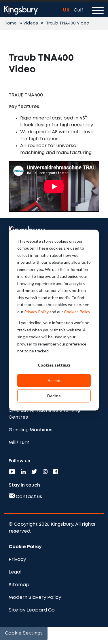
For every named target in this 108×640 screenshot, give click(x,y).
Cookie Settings (24, 633)
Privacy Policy (36, 311)
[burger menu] (98, 11)
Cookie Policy (25, 547)
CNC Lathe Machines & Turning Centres (44, 413)
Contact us (28, 497)
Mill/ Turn (19, 442)
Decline (54, 395)
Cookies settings (54, 364)
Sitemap (19, 585)
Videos (30, 23)
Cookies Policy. (77, 311)
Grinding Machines (30, 430)
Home (10, 23)
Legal (15, 572)
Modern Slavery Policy (35, 597)
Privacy (17, 559)
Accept (54, 380)
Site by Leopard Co (32, 610)
